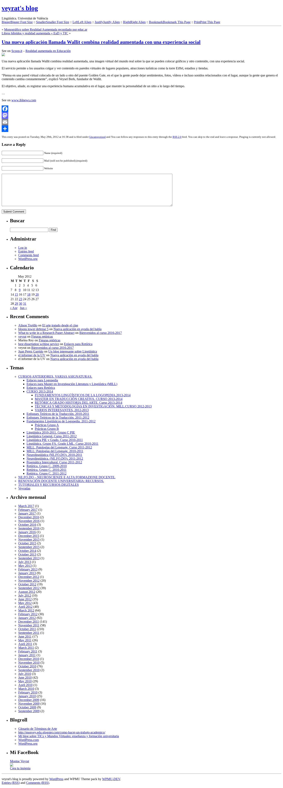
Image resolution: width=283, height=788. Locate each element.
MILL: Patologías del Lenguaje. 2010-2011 (55, 451)
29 (16, 303)
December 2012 (28, 577)
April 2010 (25, 685)
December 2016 (28, 517)
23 (20, 299)
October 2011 (27, 629)
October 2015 (27, 543)
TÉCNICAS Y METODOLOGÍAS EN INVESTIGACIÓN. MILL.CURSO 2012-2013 (93, 406)
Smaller (52, 22)
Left (82, 22)
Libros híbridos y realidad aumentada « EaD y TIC (35, 33)
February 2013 (27, 569)
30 (20, 303)
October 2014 (27, 550)
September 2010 (29, 670)
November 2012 (29, 580)
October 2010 (27, 666)
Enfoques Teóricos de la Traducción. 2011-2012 (58, 417)
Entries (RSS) (11, 782)
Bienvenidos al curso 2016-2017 (100, 333)
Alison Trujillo (27, 325)
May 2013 (25, 565)
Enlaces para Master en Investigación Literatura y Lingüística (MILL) (72, 384)
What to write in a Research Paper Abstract (46, 333)
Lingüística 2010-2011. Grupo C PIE (51, 432)
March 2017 (26, 506)
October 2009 (27, 707)
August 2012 (26, 591)
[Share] (141, 128)
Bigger (17, 22)
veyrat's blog (20, 8)
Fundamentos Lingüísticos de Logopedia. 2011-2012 (61, 421)
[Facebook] (141, 108)
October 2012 (27, 584)
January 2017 (27, 513)
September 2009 (29, 711)
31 (24, 303)
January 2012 (27, 618)
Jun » (23, 308)
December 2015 (28, 536)
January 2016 (27, 532)
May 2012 (25, 603)
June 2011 (24, 636)
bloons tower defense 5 (33, 329)
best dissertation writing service (38, 344)
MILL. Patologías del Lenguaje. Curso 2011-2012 (59, 447)
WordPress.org (27, 259)
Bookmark (170, 22)
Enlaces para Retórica (78, 344)
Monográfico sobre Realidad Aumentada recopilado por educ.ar (45, 29)
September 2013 (29, 558)
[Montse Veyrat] (11, 765)
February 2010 (27, 692)
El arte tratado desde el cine (60, 325)
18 (28, 294)
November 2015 (29, 539)
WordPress (56, 779)
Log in (22, 247)
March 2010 (26, 688)
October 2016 (27, 524)
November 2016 (29, 521)
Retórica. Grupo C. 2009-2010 (47, 466)
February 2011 (27, 651)
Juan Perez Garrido (30, 351)
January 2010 (27, 696)
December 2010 (28, 659)
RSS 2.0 (177, 136)
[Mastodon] (141, 115)
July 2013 (24, 562)
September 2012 (29, 588)
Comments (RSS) (37, 782)
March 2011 (26, 647)
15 (16, 294)
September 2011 (28, 633)
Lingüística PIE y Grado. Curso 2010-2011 (55, 440)
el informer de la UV (31, 355)
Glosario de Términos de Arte (37, 728)
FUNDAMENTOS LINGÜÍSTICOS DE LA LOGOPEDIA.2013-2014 (83, 395)
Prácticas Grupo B (47, 428)
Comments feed (28, 255)
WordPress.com (28, 740)
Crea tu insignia (20, 768)
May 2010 (25, 681)
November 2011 (28, 625)
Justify (107, 22)
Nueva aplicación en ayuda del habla (77, 329)
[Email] (141, 122)
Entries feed (26, 251)
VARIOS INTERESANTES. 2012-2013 (62, 410)
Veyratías (24, 488)
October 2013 (27, 554)
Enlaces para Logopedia (42, 380)
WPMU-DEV (111, 779)
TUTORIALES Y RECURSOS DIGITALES (48, 484)
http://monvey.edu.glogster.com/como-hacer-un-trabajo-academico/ (61, 732)
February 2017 (27, 509)
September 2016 (29, 528)
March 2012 (26, 610)
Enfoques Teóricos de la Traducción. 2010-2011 (58, 414)
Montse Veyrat (19, 761)
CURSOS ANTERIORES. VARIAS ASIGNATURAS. (55, 376)
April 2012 (25, 606)
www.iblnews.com (23, 100)
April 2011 (25, 644)
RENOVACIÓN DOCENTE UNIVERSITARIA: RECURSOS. (61, 481)
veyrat (22, 336)
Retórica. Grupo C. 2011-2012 (47, 473)
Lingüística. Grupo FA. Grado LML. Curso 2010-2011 (62, 443)
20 (37, 294)
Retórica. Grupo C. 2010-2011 (47, 469)
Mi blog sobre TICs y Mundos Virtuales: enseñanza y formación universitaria (68, 736)
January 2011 (27, 655)
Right (134, 22)
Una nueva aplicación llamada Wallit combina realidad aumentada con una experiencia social (101, 42)
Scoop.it (16, 51)
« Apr (13, 308)
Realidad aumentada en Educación (48, 51)
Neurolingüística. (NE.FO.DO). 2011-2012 (55, 458)
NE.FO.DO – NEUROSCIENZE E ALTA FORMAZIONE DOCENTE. (66, 477)
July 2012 (24, 595)
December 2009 (28, 700)
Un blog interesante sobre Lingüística (72, 351)
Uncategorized (97, 136)
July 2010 (24, 674)
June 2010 (25, 677)
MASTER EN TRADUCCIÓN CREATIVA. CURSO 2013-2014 (78, 399)
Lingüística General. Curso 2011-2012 (52, 436)
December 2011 (28, 621)
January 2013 (27, 573)
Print (207, 22)
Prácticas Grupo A (47, 425)
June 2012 (25, 599)
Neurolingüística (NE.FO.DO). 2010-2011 (54, 455)
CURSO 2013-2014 (40, 391)
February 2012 (27, 614)
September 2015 (29, 547)
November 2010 (29, 662)
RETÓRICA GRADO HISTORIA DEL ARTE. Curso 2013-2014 (78, 402)
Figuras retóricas (42, 336)
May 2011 (24, 640)
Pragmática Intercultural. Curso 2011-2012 (54, 462)
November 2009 (29, 703)
